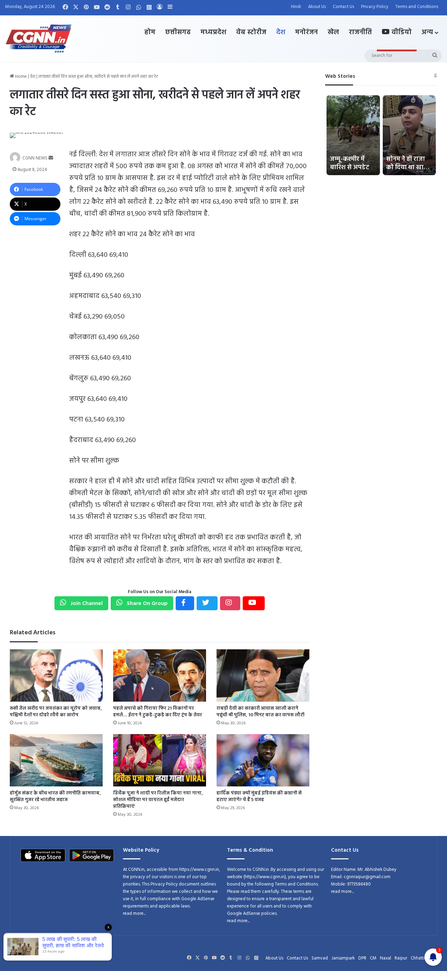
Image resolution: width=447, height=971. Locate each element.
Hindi (296, 6)
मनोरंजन (306, 32)
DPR (362, 958)
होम (149, 32)
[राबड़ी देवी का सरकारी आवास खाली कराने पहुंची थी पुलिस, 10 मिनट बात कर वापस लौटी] (263, 675)
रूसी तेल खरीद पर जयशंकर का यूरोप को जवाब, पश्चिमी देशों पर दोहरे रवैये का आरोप (56, 711)
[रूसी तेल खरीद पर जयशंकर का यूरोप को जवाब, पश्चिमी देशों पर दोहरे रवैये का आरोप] (56, 675)
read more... (134, 913)
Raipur (401, 958)
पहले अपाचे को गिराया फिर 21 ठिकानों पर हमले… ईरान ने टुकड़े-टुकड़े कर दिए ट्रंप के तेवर (157, 711)
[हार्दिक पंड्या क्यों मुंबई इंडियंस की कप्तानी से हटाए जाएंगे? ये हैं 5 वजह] (263, 760)
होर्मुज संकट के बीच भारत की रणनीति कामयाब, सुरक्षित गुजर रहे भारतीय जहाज (55, 796)
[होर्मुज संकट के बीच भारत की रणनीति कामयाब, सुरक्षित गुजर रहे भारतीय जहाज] (56, 760)
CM (373, 958)
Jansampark (343, 958)
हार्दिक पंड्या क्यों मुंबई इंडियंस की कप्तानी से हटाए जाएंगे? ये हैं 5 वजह (259, 796)
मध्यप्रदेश (213, 32)
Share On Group (146, 603)
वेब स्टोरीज (251, 32)
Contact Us (343, 6)
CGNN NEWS (34, 158)
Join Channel (86, 603)
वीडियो (401, 32)
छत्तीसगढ (178, 32)
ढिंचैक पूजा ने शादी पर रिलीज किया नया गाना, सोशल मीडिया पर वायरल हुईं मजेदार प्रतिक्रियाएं (158, 800)
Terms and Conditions (416, 6)
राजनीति (360, 32)
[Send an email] (51, 158)
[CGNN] (38, 38)
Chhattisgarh (423, 958)
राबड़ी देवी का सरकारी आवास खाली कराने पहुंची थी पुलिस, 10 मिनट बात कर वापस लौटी (261, 711)
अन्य (427, 32)
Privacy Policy (374, 6)
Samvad (320, 958)
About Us (317, 6)
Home (20, 76)
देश (280, 32)
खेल (333, 32)
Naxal (385, 958)
